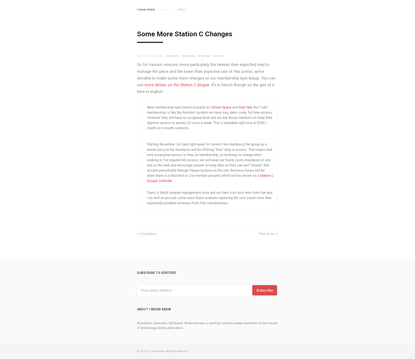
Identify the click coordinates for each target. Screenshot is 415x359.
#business (173, 55)
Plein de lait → (268, 234)
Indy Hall (245, 107)
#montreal (204, 55)
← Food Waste (146, 234)
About (182, 9)
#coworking (188, 55)
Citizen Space (221, 107)
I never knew (146, 9)
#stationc (218, 55)
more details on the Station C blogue (177, 85)
